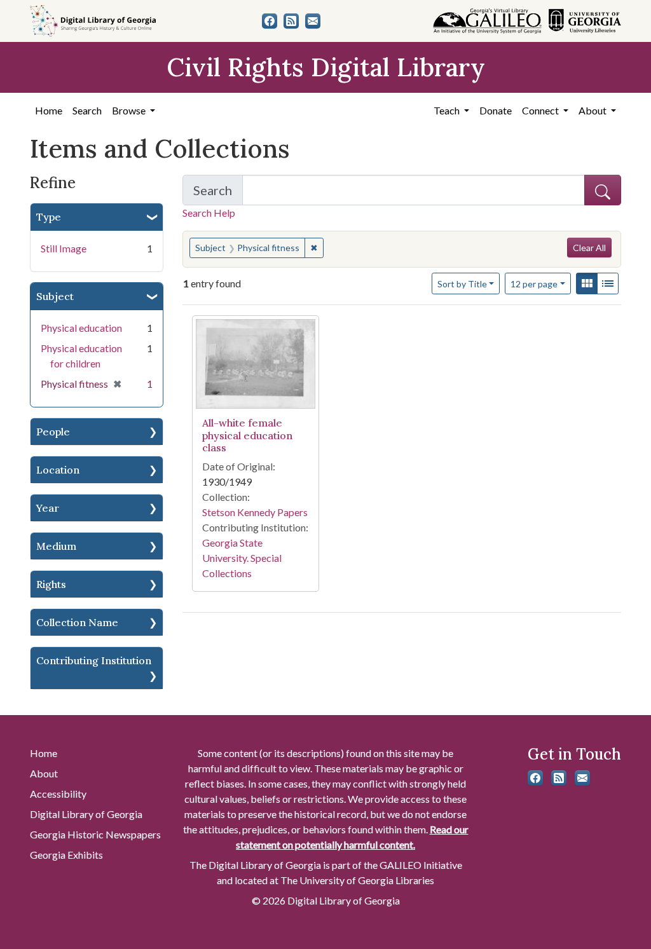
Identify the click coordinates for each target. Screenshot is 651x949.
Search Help (208, 213)
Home (48, 110)
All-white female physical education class (247, 434)
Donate (495, 110)
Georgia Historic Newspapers (95, 834)
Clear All (589, 247)
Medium (56, 546)
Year (47, 508)
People (53, 431)
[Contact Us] (312, 21)
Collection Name (77, 622)
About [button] (593, 110)
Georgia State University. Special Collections (242, 557)
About (44, 773)
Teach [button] (448, 110)
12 (534, 283)
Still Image (63, 248)
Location (57, 469)
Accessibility (58, 794)
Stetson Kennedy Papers (255, 512)
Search (87, 110)
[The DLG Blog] (291, 21)
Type (48, 216)
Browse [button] (129, 110)
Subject (55, 296)
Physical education (81, 328)
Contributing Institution (93, 660)
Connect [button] (541, 110)
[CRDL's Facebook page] (269, 21)
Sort (462, 283)
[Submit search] (602, 190)
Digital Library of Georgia (86, 814)
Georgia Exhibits (66, 855)
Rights (51, 584)
